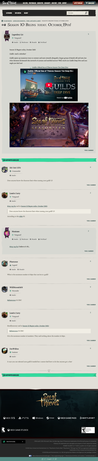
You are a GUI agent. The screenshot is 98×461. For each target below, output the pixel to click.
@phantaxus (11, 300)
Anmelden (91, 3)
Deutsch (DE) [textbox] (11, 441)
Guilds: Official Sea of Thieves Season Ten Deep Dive (50, 67)
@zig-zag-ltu (11, 206)
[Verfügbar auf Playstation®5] (23, 418)
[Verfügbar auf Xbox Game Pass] (67, 418)
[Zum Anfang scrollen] (42, 459)
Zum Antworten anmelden (11, 160)
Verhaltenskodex (90, 456)
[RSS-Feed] (3, 21)
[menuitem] (25, 3)
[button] (13, 441)
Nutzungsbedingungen (58, 456)
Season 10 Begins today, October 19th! (34, 206)
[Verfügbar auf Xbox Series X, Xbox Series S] (9, 418)
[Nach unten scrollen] (53, 459)
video (21, 216)
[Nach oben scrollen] (45, 459)
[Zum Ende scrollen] (56, 459)
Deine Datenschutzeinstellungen (41, 456)
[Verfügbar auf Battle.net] (87, 418)
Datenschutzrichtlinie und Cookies (75, 456)
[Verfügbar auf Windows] (37, 418)
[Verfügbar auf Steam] (50, 418)
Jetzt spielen (78, 3)
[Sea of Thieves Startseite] (9, 3)
